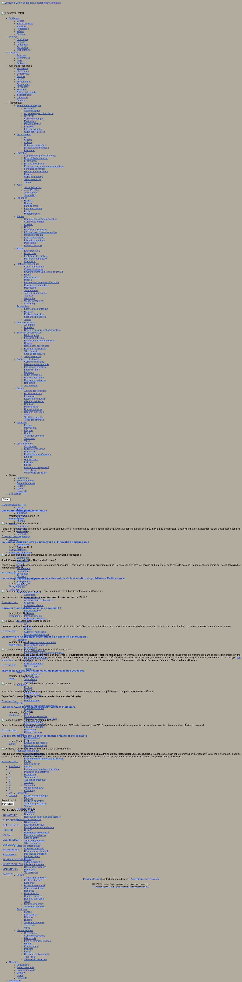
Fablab (27, 761)
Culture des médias (34, 708)
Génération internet (34, 888)
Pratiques (14, 715)
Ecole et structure (33, 880)
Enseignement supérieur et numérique (44, 653)
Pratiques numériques (28, 750)
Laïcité (27, 951)
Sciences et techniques (28, 846)
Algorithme (29, 811)
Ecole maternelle (25, 967)
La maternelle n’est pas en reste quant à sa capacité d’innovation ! (45, 636)
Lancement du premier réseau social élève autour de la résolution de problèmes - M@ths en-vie (63, 578)
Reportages (15, 644)
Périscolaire (23, 965)
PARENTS (8, 874)
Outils (12, 678)
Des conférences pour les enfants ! (24, 510)
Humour (28, 690)
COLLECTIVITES (11, 825)
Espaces (28, 798)
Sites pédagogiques (34, 840)
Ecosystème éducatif (34, 885)
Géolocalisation (32, 764)
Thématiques (15, 589)
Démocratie (30, 938)
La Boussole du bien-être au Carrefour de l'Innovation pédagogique (45, 541)
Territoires (22, 909)
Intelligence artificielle (35, 854)
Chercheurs (23, 558)
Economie (29, 883)
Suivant (13, 795)
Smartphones (31, 777)
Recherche (22, 534)
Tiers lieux (29, 925)
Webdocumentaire (33, 787)
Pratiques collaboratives (36, 772)
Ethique (28, 943)
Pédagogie (14, 616)
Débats (20, 507)
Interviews (22, 513)
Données (29, 814)
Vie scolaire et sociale (35, 959)
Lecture (28, 698)
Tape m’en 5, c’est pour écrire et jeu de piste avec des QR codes (43, 670)
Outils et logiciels (33, 861)
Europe (28, 912)
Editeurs (21, 563)
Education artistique (34, 824)
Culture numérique (33, 605)
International (30, 914)
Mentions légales (92, 879)
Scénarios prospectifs (35, 803)
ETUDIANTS (9, 854)
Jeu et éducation (32, 674)
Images (28, 766)
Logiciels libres (32, 856)
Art (25, 624)
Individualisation (32, 610)
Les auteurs (15, 980)
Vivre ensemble (25, 930)
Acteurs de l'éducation (20, 552)
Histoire (28, 830)
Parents (21, 587)
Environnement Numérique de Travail (43, 758)
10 (10, 793)
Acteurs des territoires (35, 877)
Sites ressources (32, 666)
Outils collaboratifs (33, 663)
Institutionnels (24, 581)
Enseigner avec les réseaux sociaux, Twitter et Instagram (38, 706)
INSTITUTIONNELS (13, 864)
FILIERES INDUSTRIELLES (17, 859)
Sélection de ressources (29, 819)
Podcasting (30, 774)
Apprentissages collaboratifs (38, 600)
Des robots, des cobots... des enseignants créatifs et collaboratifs (44, 735)
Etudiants (21, 576)
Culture (28, 629)
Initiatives (29, 613)
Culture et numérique (35, 632)
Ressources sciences (35, 835)
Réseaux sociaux (33, 732)
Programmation (32, 700)
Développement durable (36, 851)
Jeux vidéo (29, 682)
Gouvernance (31, 946)
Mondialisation (31, 893)
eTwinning (29, 790)
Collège (21, 972)
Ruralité (28, 920)
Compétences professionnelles (40, 642)
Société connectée (33, 904)
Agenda (21, 521)
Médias (20, 703)
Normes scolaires (33, 896)
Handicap (29, 891)
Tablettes (28, 782)
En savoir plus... (10, 536)
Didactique (22, 526)
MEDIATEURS (10, 869)
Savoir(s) (13, 539)
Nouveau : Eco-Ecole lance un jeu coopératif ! (31, 607)
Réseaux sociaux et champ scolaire (42, 817)
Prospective (23, 793)
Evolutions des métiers (35, 743)
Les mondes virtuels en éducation (41, 769)
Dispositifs (14, 586)
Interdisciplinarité (33, 616)
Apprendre (29, 595)
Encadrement (23, 568)
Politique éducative (34, 801)
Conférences (23, 544)
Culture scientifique (34, 848)
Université (22, 978)
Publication (30, 729)
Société (20, 875)
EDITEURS (8, 830)
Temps (27, 806)
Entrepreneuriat (32, 737)
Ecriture (28, 687)
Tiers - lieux (30, 957)
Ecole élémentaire (26, 970)
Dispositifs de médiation (36, 634)
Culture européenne (34, 935)
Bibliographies (31, 822)
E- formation (30, 647)
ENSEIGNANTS (11, 844)
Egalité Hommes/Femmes (37, 941)
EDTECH (7, 835)
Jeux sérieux (30, 679)
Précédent (14, 766)
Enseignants (23, 571)
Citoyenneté (30, 933)
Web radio (29, 785)
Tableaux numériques (35, 780)
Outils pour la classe (34, 618)
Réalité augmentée (34, 864)
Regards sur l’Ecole (34, 898)
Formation (22, 639)
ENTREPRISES (11, 849)
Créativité (29, 603)
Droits (27, 713)
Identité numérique (33, 721)
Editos (12, 743)
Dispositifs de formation (36, 645)
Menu (6, 499)
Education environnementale (39, 827)
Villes (27, 928)
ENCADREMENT (12, 840)
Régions (28, 917)
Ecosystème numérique (36, 795)
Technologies (23, 536)
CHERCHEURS (11, 820)
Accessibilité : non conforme (145, 879)
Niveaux (13, 962)
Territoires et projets (34, 906)
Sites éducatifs (31, 838)
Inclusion (28, 949)
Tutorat (27, 669)
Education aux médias (35, 716)
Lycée (20, 975)
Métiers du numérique (35, 745)
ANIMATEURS (10, 815)
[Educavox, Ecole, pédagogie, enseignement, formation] (31, 3)
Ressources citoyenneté (36, 832)
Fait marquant (16, 518)
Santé (27, 901)
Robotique (29, 869)
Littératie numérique (34, 727)
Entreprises (22, 573)
